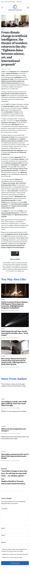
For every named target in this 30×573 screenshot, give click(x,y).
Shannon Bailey (16, 408)
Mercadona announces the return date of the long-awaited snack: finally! (15, 456)
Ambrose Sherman (15, 310)
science (3, 28)
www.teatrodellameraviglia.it (9, 213)
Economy (3, 426)
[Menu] (2, 8)
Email (3, 535)
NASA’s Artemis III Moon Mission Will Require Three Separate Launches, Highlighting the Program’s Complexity (14, 305)
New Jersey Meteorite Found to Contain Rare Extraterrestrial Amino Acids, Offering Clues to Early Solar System (13, 361)
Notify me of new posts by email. (12, 557)
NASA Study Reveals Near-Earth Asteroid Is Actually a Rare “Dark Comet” (14, 333)
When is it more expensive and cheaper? (13, 430)
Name (3, 528)
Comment (4, 508)
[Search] (28, 8)
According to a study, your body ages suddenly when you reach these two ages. (14, 403)
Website (3, 542)
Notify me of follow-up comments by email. (15, 554)
